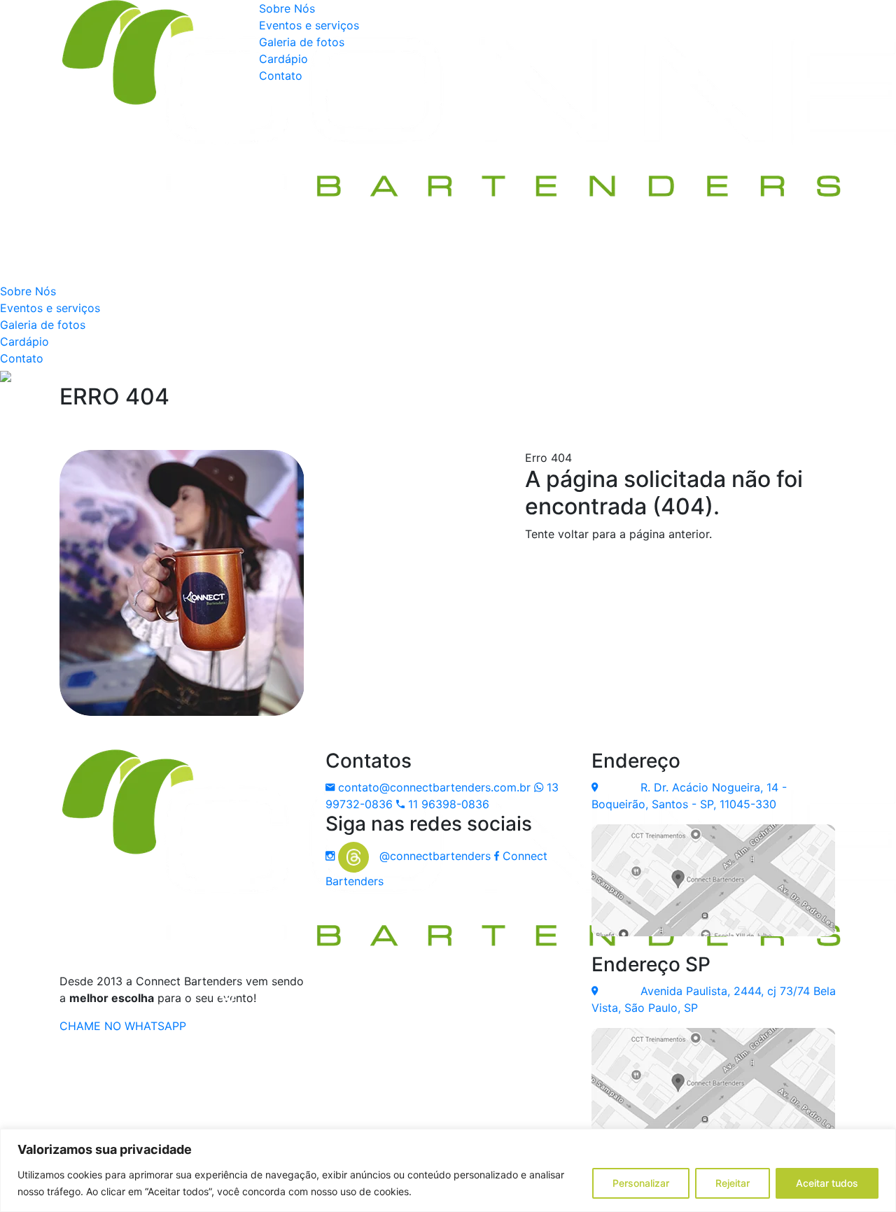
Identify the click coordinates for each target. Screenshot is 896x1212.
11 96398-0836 (447, 804)
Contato (280, 76)
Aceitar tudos (827, 1183)
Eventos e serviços (309, 25)
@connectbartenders (435, 856)
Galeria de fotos (301, 42)
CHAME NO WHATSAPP (122, 1026)
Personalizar (640, 1183)
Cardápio (283, 59)
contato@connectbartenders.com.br (434, 787)
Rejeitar (732, 1183)
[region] (448, 1170)
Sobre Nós (287, 8)
